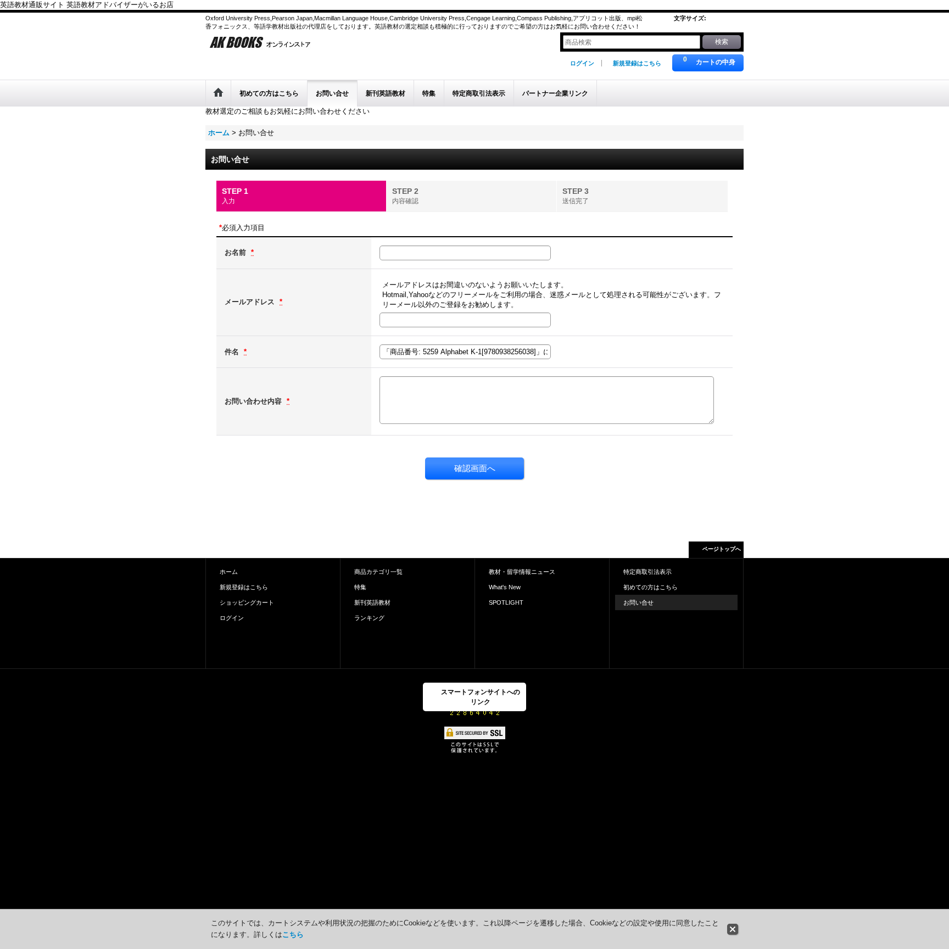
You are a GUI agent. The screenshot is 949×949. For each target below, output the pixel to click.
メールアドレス (251, 302)
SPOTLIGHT (506, 602)
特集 (360, 587)
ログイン (582, 63)
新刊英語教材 (372, 602)
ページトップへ (721, 549)
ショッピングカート (247, 602)
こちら (293, 934)
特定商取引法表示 (647, 571)
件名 (233, 352)
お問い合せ (638, 602)
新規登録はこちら (637, 63)
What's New (505, 587)
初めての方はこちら (650, 587)
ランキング (369, 618)
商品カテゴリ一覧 (378, 571)
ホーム (229, 571)
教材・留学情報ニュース (522, 571)
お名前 (236, 252)
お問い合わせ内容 (254, 401)
